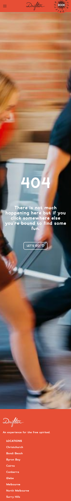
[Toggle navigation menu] (5, 6)
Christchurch (14, 447)
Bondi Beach (14, 453)
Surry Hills (13, 497)
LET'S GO (33, 245)
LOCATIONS (14, 441)
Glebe (10, 478)
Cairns (10, 466)
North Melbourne (17, 490)
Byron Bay (13, 459)
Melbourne (13, 484)
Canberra (12, 472)
